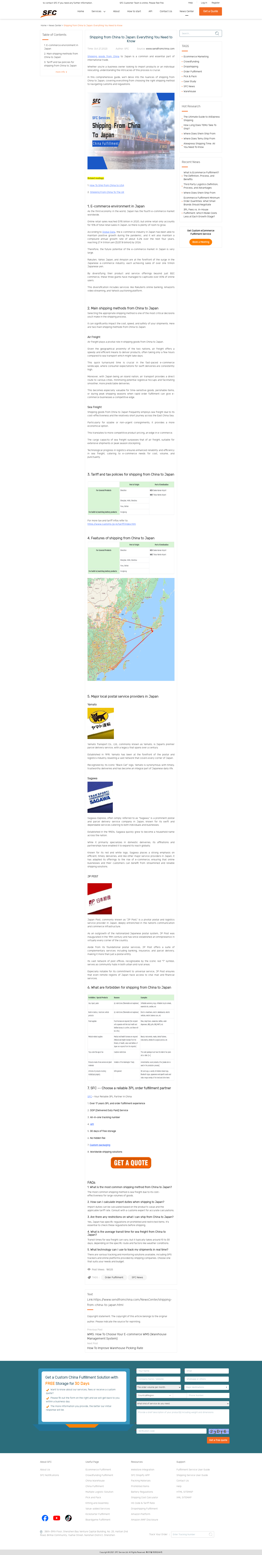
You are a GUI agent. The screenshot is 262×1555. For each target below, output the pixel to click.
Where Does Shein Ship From (199, 133)
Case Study (190, 81)
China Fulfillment (95, 1486)
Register (216, 3)
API (150, 11)
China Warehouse (95, 1480)
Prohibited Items (140, 1486)
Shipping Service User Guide (192, 1475)
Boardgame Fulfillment (98, 1520)
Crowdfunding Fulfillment (99, 1475)
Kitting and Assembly (97, 1503)
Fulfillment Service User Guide (193, 1469)
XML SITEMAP (183, 1497)
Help (190, 3)
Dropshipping (191, 66)
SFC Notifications (49, 1475)
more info (60, 72)
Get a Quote (210, 11)
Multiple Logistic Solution (99, 1492)
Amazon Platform (140, 1514)
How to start (134, 11)
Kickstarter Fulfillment (98, 1514)
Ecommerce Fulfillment (98, 1469)
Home (80, 11)
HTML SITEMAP (184, 1492)
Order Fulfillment (114, 1277)
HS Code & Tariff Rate (143, 1503)
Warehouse (190, 91)
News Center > (56, 26)
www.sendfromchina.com (160, 49)
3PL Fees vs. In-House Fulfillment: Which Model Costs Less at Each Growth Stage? (200, 213)
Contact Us (166, 11)
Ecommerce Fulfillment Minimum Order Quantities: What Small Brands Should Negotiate (202, 201)
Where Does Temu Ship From (199, 138)
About (116, 11)
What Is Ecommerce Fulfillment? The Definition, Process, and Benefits (201, 176)
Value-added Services (98, 1508)
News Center (187, 11)
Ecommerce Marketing (196, 56)
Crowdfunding (191, 61)
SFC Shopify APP (140, 1475)
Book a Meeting (200, 242)
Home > (44, 26)
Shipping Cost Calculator (144, 1497)
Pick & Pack (190, 76)
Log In (204, 3)
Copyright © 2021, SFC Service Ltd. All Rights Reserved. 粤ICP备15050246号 (131, 1552)
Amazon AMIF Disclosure (144, 1520)
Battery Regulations (142, 1492)
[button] (170, 1395)
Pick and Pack (93, 1497)
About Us (45, 1469)
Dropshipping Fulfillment (144, 1508)
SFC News (137, 1277)
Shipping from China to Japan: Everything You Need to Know (93, 26)
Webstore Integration (142, 1469)
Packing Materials (141, 1480)
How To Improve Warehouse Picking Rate (115, 1348)
